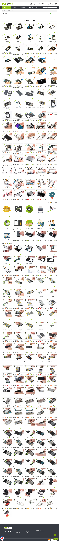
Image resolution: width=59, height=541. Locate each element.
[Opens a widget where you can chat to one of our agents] (55, 539)
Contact (36, 7)
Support (31, 7)
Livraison (27, 530)
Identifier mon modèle (22, 7)
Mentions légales (18, 532)
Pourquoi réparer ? (18, 530)
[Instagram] (10, 531)
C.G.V (16, 531)
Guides (15, 7)
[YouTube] (8, 531)
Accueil (3, 10)
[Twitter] (7, 531)
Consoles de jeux (11, 10)
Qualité (27, 532)
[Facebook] (5, 531)
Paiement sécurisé (28, 531)
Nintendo (17, 10)
